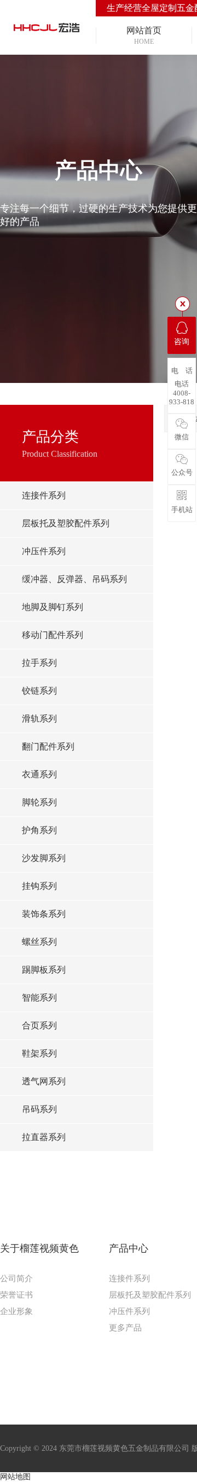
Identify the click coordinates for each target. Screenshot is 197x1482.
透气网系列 (44, 1081)
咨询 (181, 342)
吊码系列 (39, 1109)
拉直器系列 (44, 1137)
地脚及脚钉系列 (52, 607)
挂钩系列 (39, 886)
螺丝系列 (39, 941)
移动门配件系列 (52, 635)
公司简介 (16, 1278)
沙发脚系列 (44, 858)
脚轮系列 (39, 802)
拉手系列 (39, 662)
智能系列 (39, 997)
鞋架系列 (39, 1053)
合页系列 (39, 1025)
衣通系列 (39, 774)
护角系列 (39, 830)
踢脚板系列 (44, 969)
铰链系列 (39, 690)
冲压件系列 (44, 551)
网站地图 (15, 1477)
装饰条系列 (44, 914)
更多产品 (125, 1327)
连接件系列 (44, 495)
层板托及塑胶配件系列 (65, 523)
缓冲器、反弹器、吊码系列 (74, 579)
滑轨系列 (39, 718)
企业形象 (16, 1311)
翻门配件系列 (48, 746)
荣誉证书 (16, 1295)
